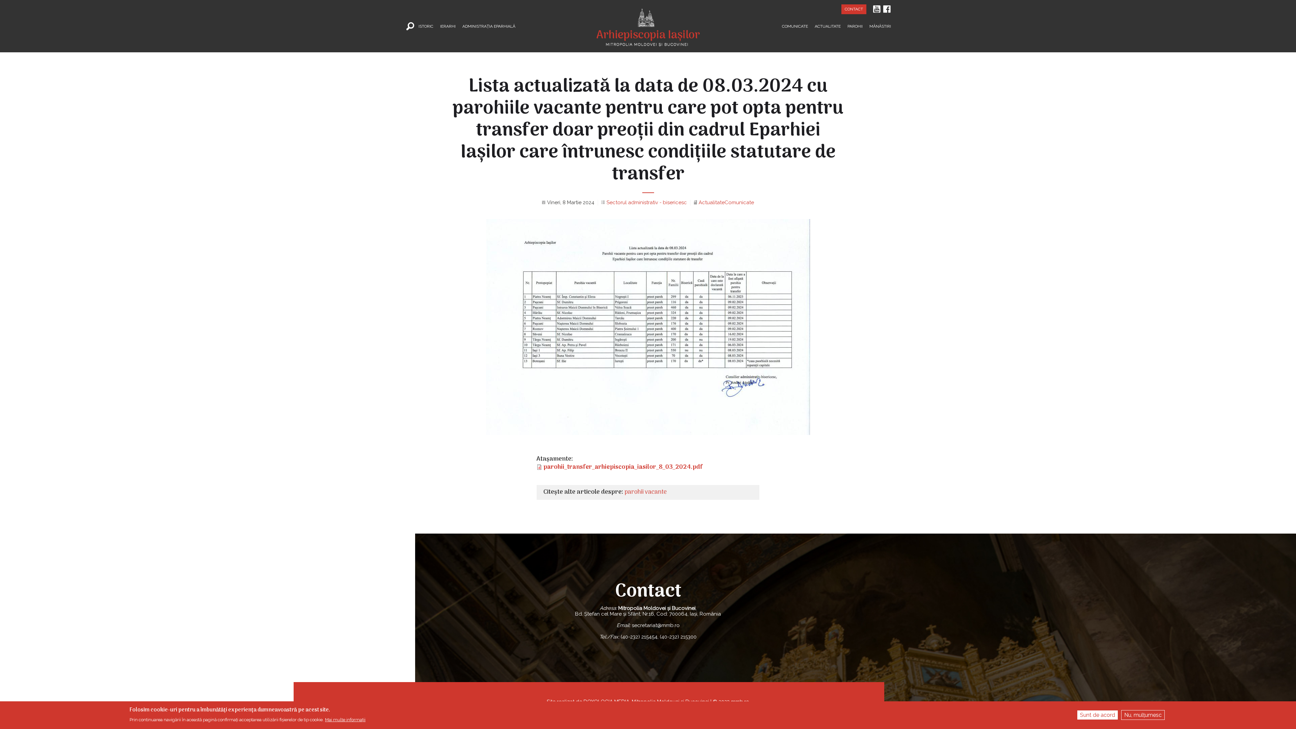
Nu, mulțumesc (1143, 715)
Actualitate (828, 26)
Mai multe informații (345, 719)
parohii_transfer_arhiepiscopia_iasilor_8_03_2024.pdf (623, 467)
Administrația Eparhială (488, 26)
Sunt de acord (1097, 715)
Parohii (855, 26)
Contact (854, 9)
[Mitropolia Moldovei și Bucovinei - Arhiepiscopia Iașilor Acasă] (648, 23)
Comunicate (795, 26)
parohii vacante (645, 492)
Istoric (425, 26)
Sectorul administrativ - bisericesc (646, 202)
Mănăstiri (880, 26)
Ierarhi (448, 26)
